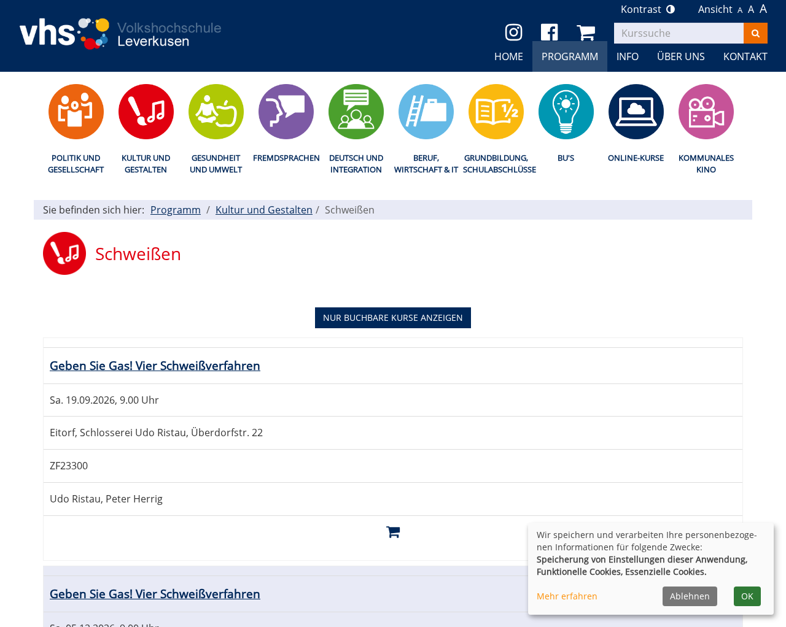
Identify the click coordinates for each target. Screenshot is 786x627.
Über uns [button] (681, 56)
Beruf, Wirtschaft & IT (426, 163)
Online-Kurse (636, 157)
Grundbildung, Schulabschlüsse (496, 163)
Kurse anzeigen (393, 317)
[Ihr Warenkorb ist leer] (588, 33)
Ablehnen (690, 596)
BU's (566, 157)
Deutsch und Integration (356, 163)
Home (508, 56)
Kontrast (643, 9)
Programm (175, 210)
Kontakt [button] (745, 56)
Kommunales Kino (706, 163)
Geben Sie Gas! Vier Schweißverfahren (155, 365)
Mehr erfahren (567, 596)
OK (747, 596)
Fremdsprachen (286, 157)
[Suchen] (756, 33)
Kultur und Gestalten (146, 163)
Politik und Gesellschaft (76, 163)
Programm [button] (570, 56)
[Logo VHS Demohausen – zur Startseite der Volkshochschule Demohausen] (137, 24)
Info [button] (628, 56)
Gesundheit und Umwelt (216, 163)
